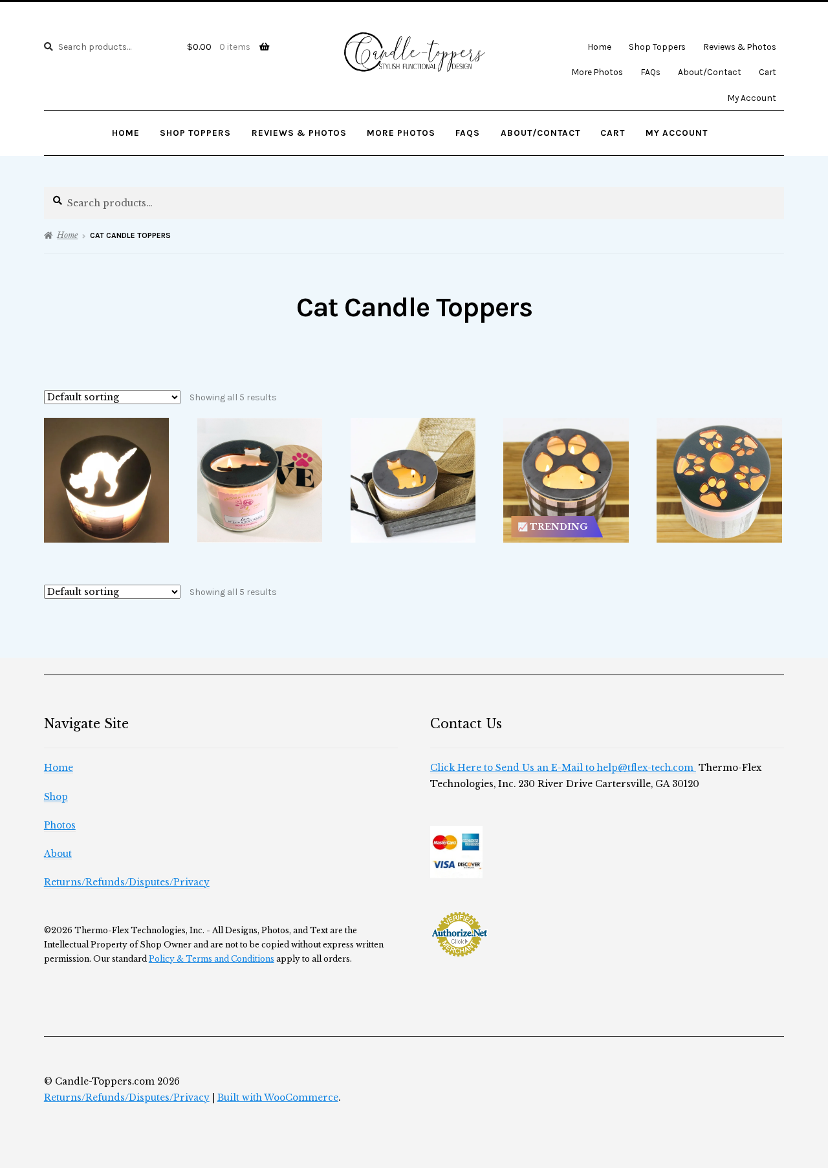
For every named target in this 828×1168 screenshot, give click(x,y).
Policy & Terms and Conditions (211, 959)
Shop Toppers (657, 46)
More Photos (597, 72)
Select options (106, 480)
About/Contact (709, 72)
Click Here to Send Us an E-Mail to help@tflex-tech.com (563, 767)
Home (599, 46)
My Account (751, 97)
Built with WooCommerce (277, 1097)
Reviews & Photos (739, 46)
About (58, 854)
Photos (60, 825)
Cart (767, 72)
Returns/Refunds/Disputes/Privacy (127, 882)
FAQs (650, 72)
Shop (56, 797)
